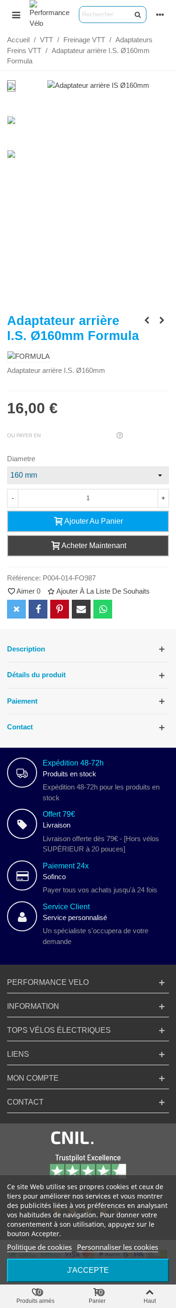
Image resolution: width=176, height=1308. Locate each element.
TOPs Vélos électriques (59, 1030)
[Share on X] (16, 609)
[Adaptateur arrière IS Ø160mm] (98, 85)
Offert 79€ (59, 814)
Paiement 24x (66, 866)
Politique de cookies (39, 1247)
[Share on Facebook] (38, 609)
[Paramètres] (160, 14)
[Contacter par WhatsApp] (102, 609)
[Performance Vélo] (49, 14)
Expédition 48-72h (73, 763)
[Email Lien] (81, 609)
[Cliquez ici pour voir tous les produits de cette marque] (28, 357)
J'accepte (88, 1270)
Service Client (66, 907)
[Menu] (16, 14)
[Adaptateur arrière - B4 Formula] (162, 320)
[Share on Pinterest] (59, 609)
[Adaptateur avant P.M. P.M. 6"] (147, 320)
